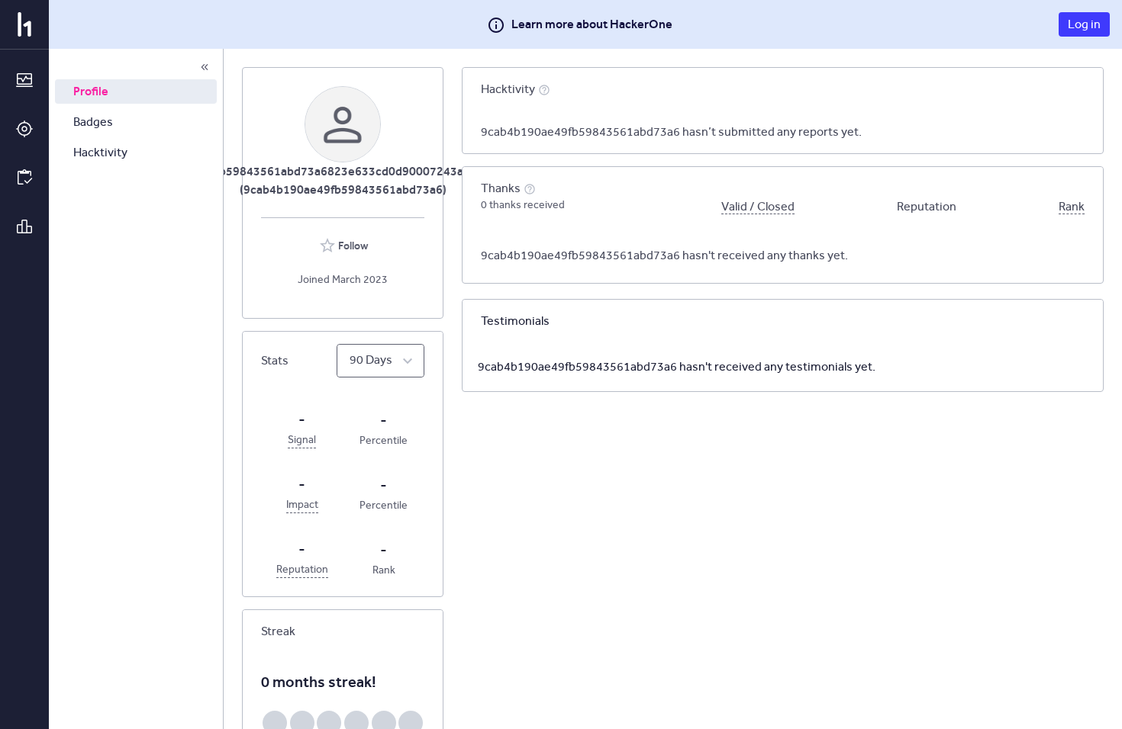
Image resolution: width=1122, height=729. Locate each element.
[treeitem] (136, 91)
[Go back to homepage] (24, 24)
